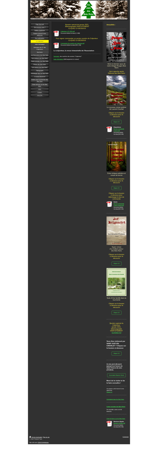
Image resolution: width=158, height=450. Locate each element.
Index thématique (58, 59)
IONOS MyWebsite (43, 442)
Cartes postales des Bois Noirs (116, 406)
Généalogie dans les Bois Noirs (115, 399)
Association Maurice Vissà (116, 375)
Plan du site (46, 437)
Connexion (126, 437)
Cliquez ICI (116, 122)
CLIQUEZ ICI (116, 333)
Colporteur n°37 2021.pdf (68, 31)
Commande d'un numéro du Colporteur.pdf (72, 43)
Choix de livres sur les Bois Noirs (116, 418)
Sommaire (57, 56)
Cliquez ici (109, 392)
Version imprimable (36, 437)
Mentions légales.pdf (119, 423)
